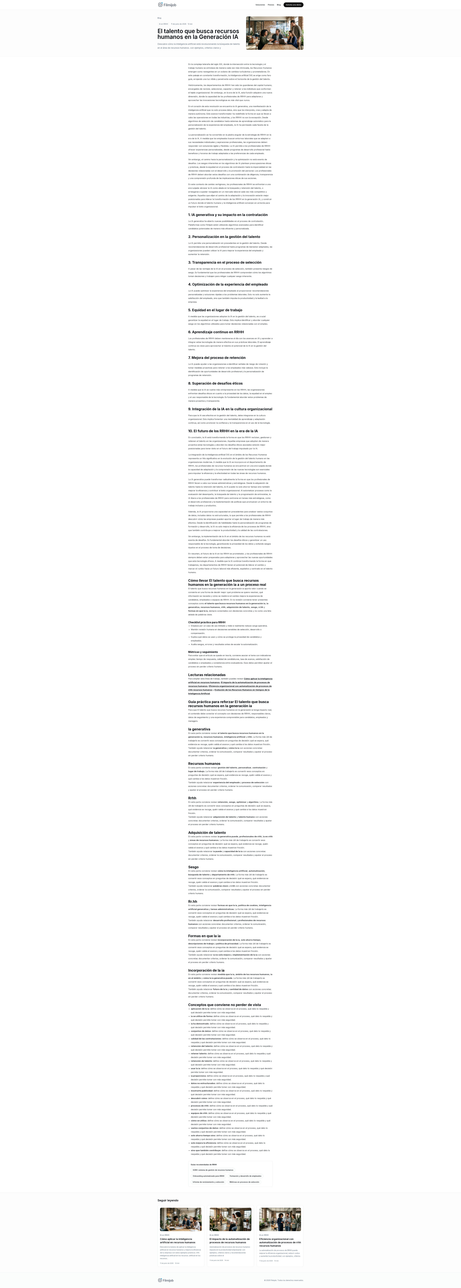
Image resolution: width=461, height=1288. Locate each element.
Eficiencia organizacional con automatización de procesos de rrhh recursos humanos (280, 1242)
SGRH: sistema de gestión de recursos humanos (213, 1170)
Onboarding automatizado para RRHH (208, 1176)
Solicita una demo (293, 5)
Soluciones (260, 5)
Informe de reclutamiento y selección (208, 1182)
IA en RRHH (164, 1235)
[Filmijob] (168, 4)
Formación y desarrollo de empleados (245, 1176)
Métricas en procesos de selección (244, 1182)
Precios (271, 5)
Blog (279, 5)
